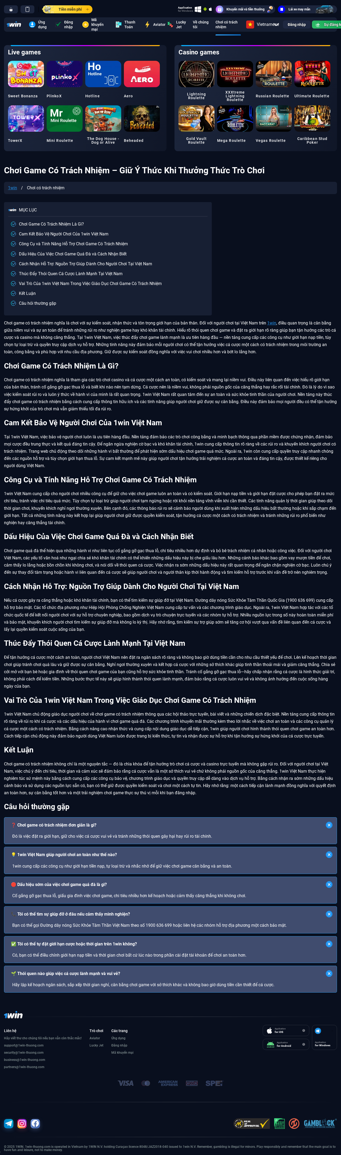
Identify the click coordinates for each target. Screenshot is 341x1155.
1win (12, 187)
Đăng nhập (68, 24)
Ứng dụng (42, 24)
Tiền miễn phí (70, 9)
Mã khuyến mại (97, 24)
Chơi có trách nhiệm (227, 24)
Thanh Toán (129, 24)
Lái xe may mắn (299, 9)
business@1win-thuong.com (24, 1060)
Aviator (156, 24)
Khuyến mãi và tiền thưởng (245, 9)
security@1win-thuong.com (23, 1052)
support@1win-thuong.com (23, 1045)
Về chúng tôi (201, 24)
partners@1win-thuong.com (24, 1067)
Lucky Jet (181, 24)
